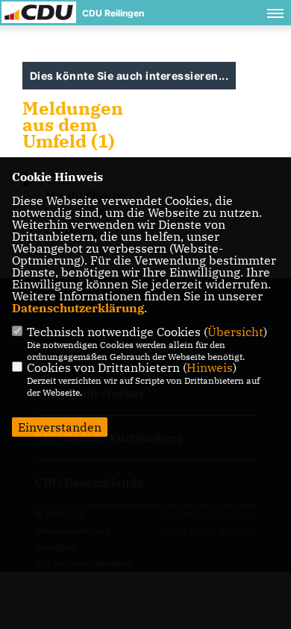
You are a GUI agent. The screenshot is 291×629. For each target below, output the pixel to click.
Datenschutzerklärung (78, 307)
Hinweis (210, 367)
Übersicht (235, 331)
